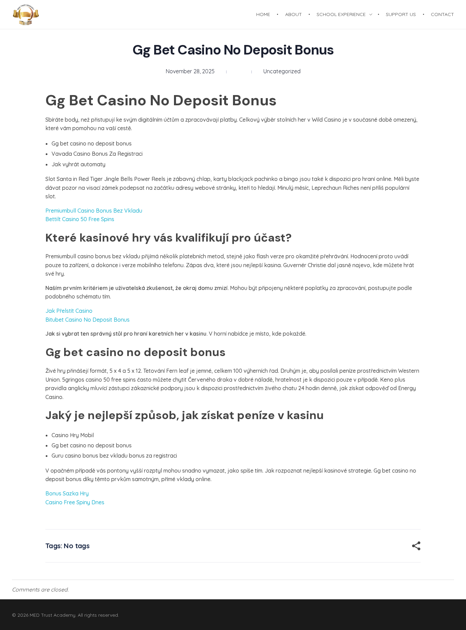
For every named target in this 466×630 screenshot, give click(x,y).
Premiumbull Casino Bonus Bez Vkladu (93, 210)
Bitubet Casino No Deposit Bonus (87, 319)
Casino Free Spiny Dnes (74, 502)
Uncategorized (282, 71)
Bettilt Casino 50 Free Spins (79, 219)
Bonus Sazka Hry (67, 493)
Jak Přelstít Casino (68, 310)
